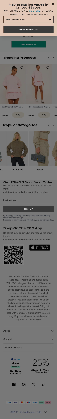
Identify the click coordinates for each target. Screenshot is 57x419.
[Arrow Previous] (48, 58)
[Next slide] (53, 125)
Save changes (28, 29)
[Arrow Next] (53, 58)
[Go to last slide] (48, 125)
